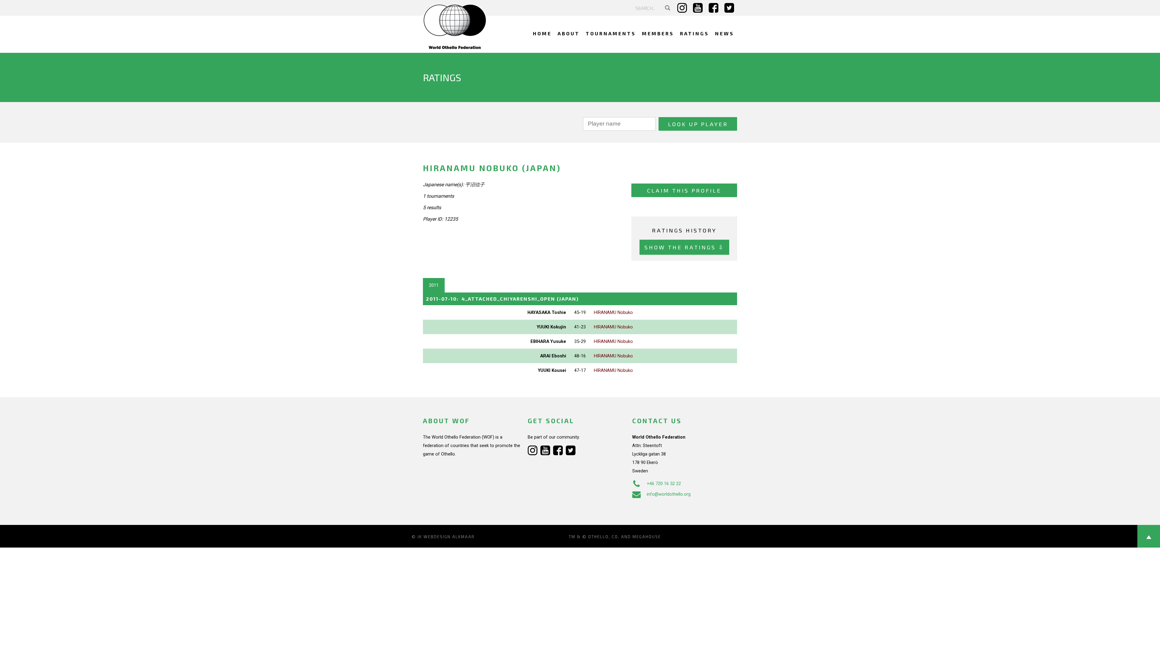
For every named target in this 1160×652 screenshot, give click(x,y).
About (569, 33)
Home (542, 33)
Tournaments (611, 33)
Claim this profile (684, 190)
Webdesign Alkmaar (449, 536)
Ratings (694, 33)
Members (658, 33)
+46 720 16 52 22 (664, 483)
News (724, 33)
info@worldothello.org (669, 494)
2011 (434, 285)
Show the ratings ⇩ (684, 247)
